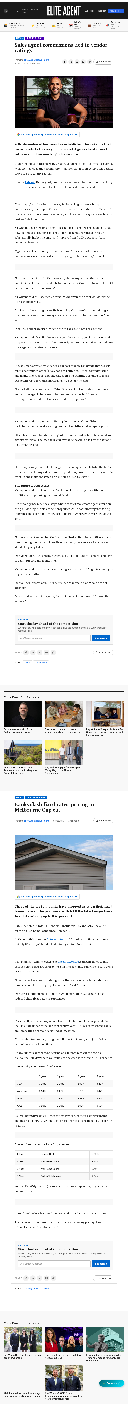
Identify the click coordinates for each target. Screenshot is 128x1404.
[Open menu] (12, 10)
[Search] (18, 10)
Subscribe (101, 637)
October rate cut (57, 939)
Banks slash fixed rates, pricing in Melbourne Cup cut (54, 807)
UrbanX (30, 182)
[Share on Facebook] (64, 61)
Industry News (36, 797)
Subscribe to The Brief (95, 10)
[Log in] (6, 11)
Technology (35, 38)
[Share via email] (83, 61)
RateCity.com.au (68, 961)
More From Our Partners (21, 697)
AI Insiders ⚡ (116, 11)
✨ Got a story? (112, 1383)
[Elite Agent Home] (64, 11)
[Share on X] (77, 61)
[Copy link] (89, 61)
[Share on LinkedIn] (70, 61)
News (19, 38)
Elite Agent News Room (36, 60)
